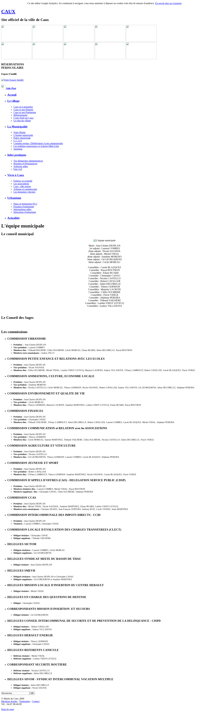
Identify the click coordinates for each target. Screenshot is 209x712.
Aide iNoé (11, 88)
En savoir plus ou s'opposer (168, 3)
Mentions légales (9, 701)
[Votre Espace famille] (12, 80)
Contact (35, 701)
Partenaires (24, 701)
